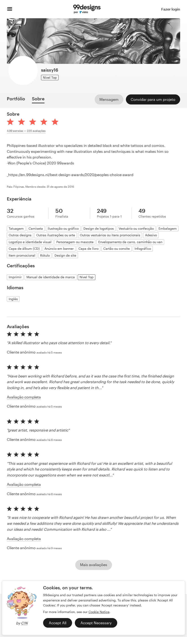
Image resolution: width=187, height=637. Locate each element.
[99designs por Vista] (87, 9)
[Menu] (10, 9)
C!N (24, 623)
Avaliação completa (24, 397)
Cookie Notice (98, 612)
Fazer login (170, 9)
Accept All (57, 623)
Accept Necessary (96, 623)
